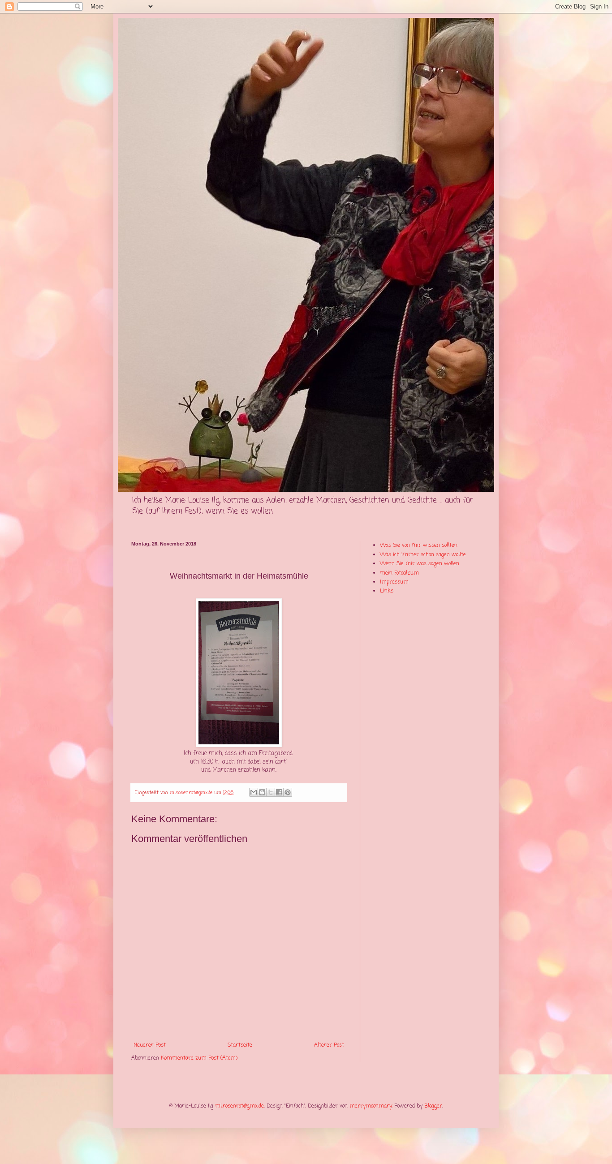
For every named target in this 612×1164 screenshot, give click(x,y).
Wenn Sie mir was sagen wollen (419, 564)
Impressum (394, 582)
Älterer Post (329, 1045)
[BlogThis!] (262, 792)
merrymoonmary (370, 1106)
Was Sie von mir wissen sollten (418, 545)
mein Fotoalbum (399, 573)
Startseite (240, 1045)
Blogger (433, 1106)
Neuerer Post (150, 1045)
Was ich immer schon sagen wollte (423, 555)
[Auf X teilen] (270, 792)
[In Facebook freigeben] (279, 792)
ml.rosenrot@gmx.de (239, 1106)
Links (386, 591)
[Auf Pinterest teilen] (287, 792)
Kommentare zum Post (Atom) (199, 1058)
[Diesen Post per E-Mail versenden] (253, 792)
